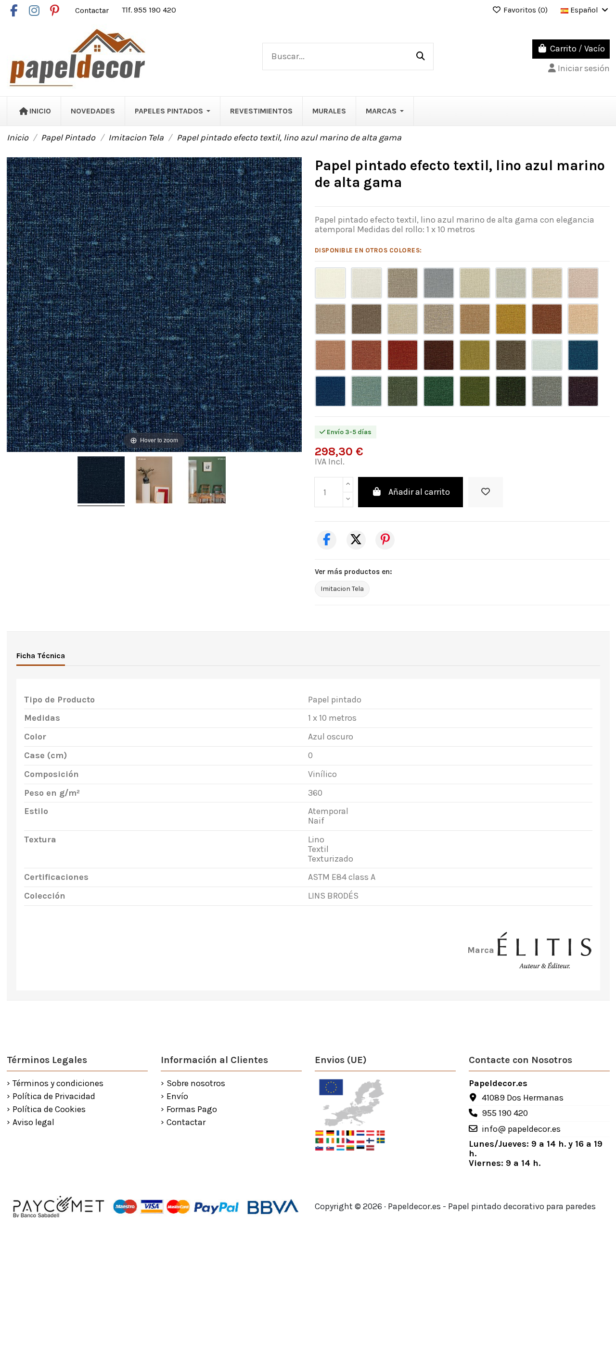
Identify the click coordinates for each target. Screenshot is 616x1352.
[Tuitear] (356, 540)
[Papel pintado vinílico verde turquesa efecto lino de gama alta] (366, 391)
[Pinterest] (385, 540)
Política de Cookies (49, 1109)
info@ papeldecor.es (521, 1129)
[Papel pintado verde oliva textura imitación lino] (474, 391)
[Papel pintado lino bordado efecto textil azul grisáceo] (510, 283)
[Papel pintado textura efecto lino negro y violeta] (583, 391)
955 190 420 (505, 1113)
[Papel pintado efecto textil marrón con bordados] (366, 319)
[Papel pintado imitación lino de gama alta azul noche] (330, 391)
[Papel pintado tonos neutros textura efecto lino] (330, 283)
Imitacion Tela (342, 589)
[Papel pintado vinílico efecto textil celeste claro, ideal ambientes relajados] (547, 355)
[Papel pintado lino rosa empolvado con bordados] (583, 283)
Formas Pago (192, 1109)
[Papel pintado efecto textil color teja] (547, 319)
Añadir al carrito (419, 492)
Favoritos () (525, 9)
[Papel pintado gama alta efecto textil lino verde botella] (402, 391)
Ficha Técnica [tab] (40, 655)
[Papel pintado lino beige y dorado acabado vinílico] (583, 319)
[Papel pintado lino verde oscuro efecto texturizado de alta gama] (510, 391)
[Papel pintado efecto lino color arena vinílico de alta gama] (547, 283)
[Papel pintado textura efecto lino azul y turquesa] (583, 355)
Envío (177, 1097)
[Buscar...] (421, 57)
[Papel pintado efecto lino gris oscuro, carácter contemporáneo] (510, 355)
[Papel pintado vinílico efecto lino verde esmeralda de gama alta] (438, 391)
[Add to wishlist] (485, 492)
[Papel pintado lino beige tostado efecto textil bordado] (330, 319)
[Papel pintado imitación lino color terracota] (330, 355)
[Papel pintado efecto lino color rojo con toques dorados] (402, 355)
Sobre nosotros (196, 1084)
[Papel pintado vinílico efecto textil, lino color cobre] (474, 319)
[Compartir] (326, 540)
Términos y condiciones (58, 1084)
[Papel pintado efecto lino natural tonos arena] (402, 319)
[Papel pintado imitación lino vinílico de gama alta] (474, 283)
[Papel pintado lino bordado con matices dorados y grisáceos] (438, 319)
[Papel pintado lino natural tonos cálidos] (438, 283)
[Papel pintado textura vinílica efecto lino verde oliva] (474, 355)
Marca (480, 950)
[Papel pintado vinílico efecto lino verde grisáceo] (547, 391)
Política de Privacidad (54, 1097)
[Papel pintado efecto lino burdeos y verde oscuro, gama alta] (438, 355)
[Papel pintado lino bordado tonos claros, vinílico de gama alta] (366, 283)
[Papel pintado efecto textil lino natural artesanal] (402, 283)
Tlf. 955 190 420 (149, 9)
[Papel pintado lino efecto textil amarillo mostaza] (510, 319)
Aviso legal (33, 1122)
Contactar (93, 9)
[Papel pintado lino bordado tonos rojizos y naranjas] (366, 355)
